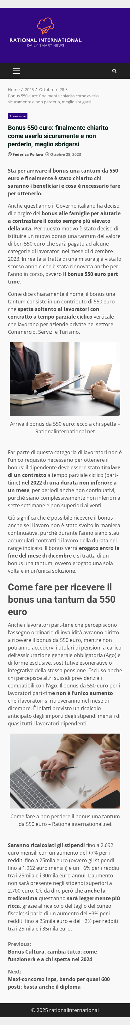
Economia (18, 116)
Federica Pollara (28, 154)
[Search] (114, 71)
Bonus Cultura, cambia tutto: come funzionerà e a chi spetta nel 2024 (52, 952)
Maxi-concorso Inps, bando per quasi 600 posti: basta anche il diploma (59, 979)
